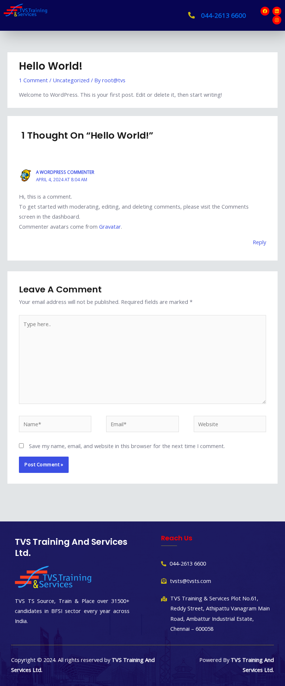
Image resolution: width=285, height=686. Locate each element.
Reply (259, 242)
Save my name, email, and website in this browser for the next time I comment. (127, 446)
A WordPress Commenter (65, 172)
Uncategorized (71, 80)
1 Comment (33, 80)
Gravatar (110, 226)
